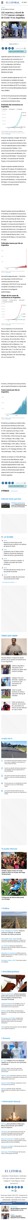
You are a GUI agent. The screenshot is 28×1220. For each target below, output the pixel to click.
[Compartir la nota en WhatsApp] (9, 48)
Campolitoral (5, 1176)
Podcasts (12, 1178)
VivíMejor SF (7, 1181)
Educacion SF (14, 1183)
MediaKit (14, 1202)
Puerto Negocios (15, 1181)
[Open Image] (4, 24)
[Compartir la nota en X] (6, 48)
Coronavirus (14, 491)
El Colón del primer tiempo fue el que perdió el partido (14, 569)
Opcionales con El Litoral (18, 1199)
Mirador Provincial (20, 1178)
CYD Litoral (6, 1178)
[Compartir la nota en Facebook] (3, 48)
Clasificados (23, 1176)
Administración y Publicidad (13, 1197)
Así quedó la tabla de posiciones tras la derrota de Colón (14, 577)
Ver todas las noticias (8, 582)
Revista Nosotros (14, 1176)
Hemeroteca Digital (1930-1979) (9, 1195)
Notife (22, 1181)
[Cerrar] (24, 51)
